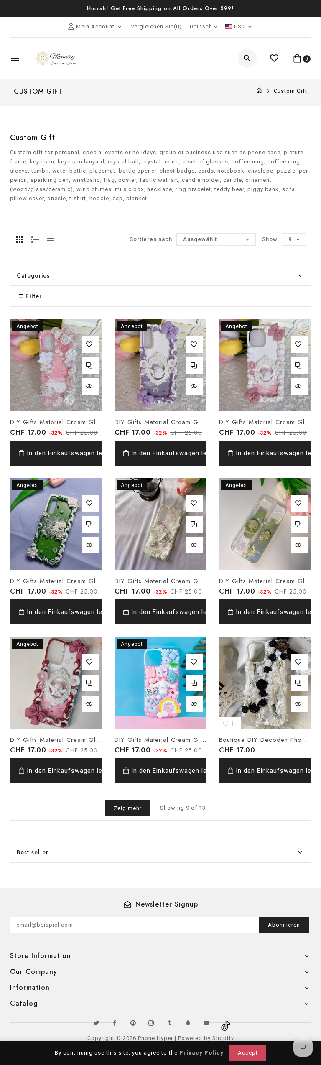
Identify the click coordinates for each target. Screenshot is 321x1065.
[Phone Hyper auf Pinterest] (133, 1023)
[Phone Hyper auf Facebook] (115, 1023)
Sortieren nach (151, 239)
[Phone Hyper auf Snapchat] (188, 1023)
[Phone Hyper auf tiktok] (225, 1023)
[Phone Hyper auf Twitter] (96, 1023)
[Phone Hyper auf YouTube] (206, 1023)
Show (270, 239)
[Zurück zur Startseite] (259, 91)
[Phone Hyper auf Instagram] (151, 1023)
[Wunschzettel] (274, 58)
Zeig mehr (128, 808)
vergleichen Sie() (156, 26)
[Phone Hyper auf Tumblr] (170, 1023)
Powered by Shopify (206, 1038)
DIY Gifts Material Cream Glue (56, 422)
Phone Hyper (155, 1038)
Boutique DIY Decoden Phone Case (265, 739)
